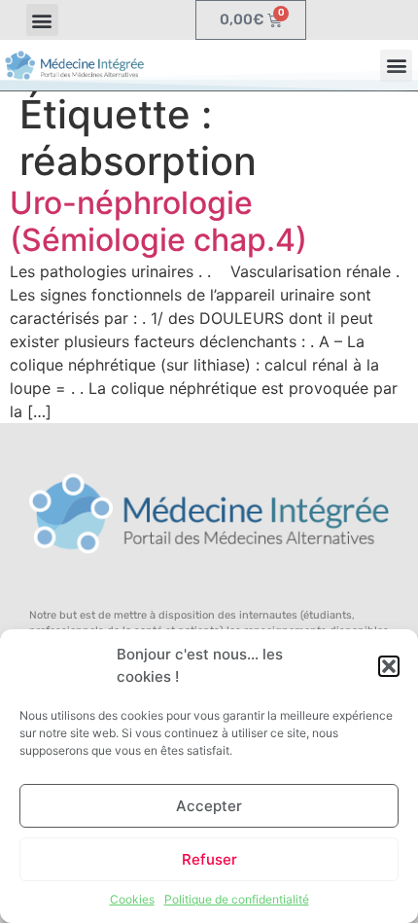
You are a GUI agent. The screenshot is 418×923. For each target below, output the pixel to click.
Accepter (209, 806)
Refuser (209, 859)
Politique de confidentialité (236, 899)
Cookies (132, 899)
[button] (389, 666)
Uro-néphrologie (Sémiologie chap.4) (158, 221)
